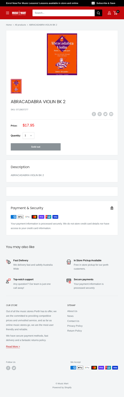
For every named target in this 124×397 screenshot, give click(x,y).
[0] (115, 13)
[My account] (109, 13)
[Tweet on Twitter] (105, 114)
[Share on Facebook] (94, 114)
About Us (72, 311)
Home (9, 25)
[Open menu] (7, 13)
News (70, 316)
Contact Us (73, 321)
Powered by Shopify (62, 387)
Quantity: (16, 135)
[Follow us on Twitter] (14, 368)
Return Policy (74, 330)
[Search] (98, 13)
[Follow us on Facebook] (8, 368)
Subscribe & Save (105, 3)
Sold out (35, 146)
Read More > (13, 346)
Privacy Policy (75, 326)
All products (20, 25)
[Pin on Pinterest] (100, 114)
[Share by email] (111, 114)
